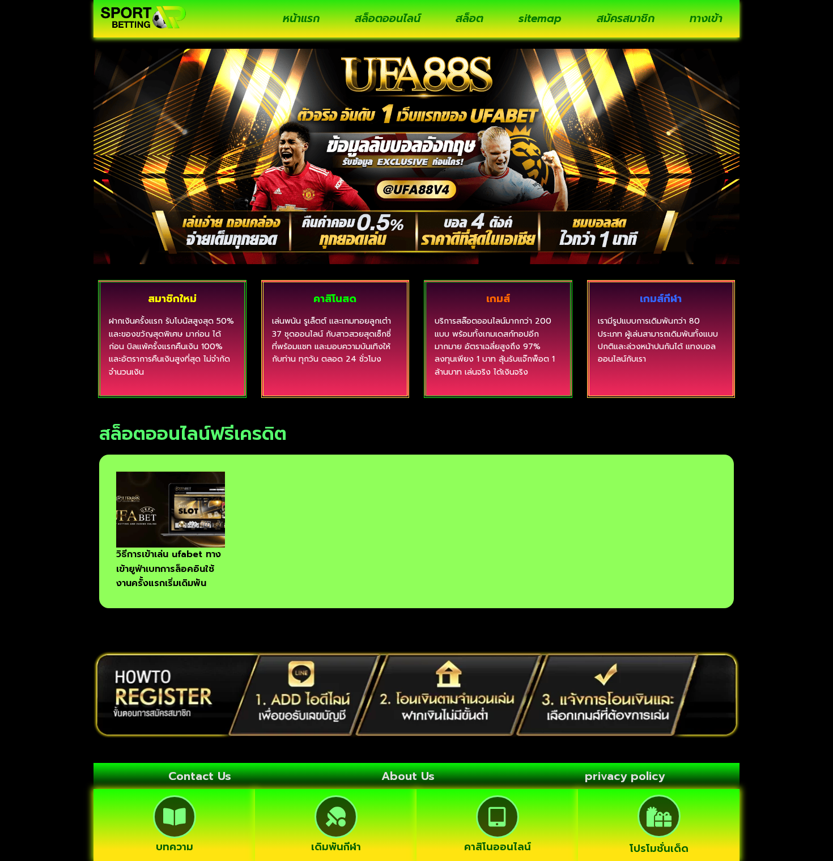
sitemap (540, 18)
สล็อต (469, 18)
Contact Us (199, 775)
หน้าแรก (301, 18)
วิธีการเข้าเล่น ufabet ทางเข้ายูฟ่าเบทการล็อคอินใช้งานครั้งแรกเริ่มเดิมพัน (168, 569)
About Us (408, 775)
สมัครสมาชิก (625, 18)
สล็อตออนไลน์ (387, 18)
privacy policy (625, 775)
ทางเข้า (706, 18)
